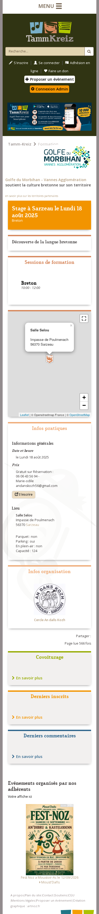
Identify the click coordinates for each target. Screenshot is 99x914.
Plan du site (33, 895)
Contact (47, 895)
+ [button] (84, 397)
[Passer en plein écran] (84, 318)
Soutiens (60, 895)
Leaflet (24, 415)
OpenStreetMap (79, 415)
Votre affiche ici (20, 796)
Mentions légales (23, 900)
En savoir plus (29, 677)
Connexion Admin (51, 88)
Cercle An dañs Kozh (49, 620)
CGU (71, 895)
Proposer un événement (54, 900)
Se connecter (49, 63)
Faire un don (58, 71)
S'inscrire (21, 63)
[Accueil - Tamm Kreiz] (49, 29)
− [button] (84, 405)
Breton (17, 220)
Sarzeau (42, 208)
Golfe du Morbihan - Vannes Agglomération (45, 179)
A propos (17, 895)
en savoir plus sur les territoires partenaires (31, 196)
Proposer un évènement (51, 79)
